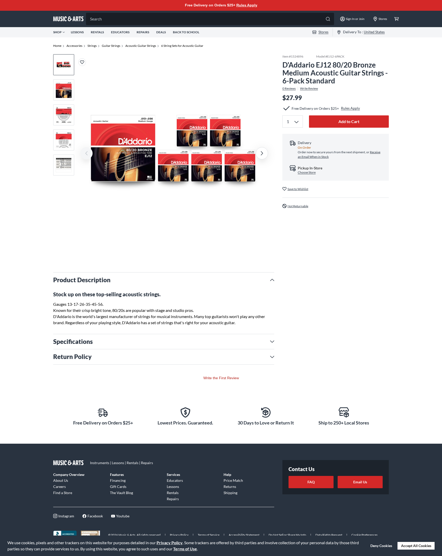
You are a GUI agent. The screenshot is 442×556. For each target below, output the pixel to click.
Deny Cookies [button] (381, 545)
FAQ (311, 482)
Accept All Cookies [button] (416, 545)
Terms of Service (208, 535)
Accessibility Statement (244, 535)
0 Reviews (289, 88)
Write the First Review (221, 378)
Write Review (309, 88)
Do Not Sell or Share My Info (287, 535)
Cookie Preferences (364, 535)
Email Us (360, 482)
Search (96, 18)
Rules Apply (246, 5)
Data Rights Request (328, 535)
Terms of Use (185, 548)
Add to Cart (348, 121)
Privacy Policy (170, 542)
